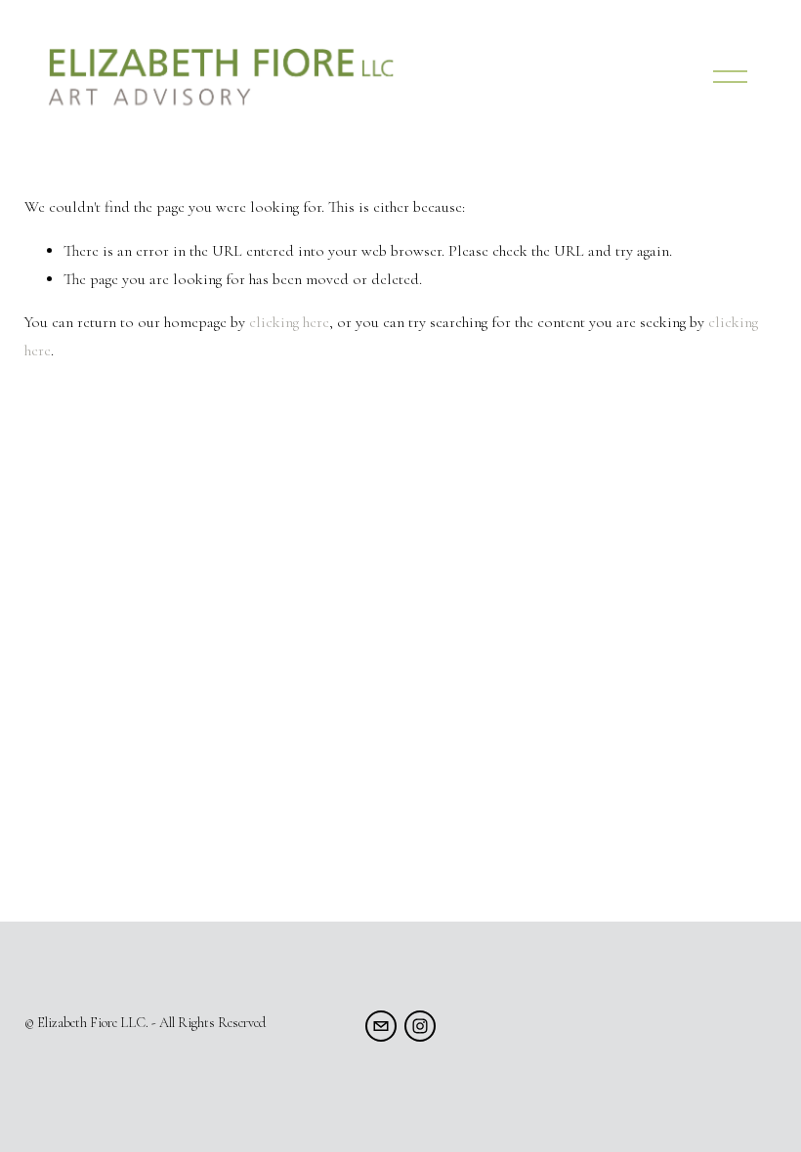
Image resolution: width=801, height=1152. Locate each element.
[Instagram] (420, 1026)
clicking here (289, 322)
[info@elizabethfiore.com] (381, 1026)
